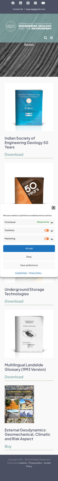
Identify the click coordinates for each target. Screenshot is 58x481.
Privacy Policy (35, 273)
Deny (29, 257)
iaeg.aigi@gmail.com (35, 9)
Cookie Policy (21, 273)
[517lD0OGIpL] (19, 386)
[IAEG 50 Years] (29, 164)
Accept (29, 248)
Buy (8, 446)
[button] (53, 207)
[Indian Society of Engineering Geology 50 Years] (29, 84)
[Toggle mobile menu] (51, 37)
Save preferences (29, 265)
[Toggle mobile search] (45, 37)
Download (14, 154)
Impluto (23, 463)
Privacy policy (35, 463)
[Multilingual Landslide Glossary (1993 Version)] (29, 311)
